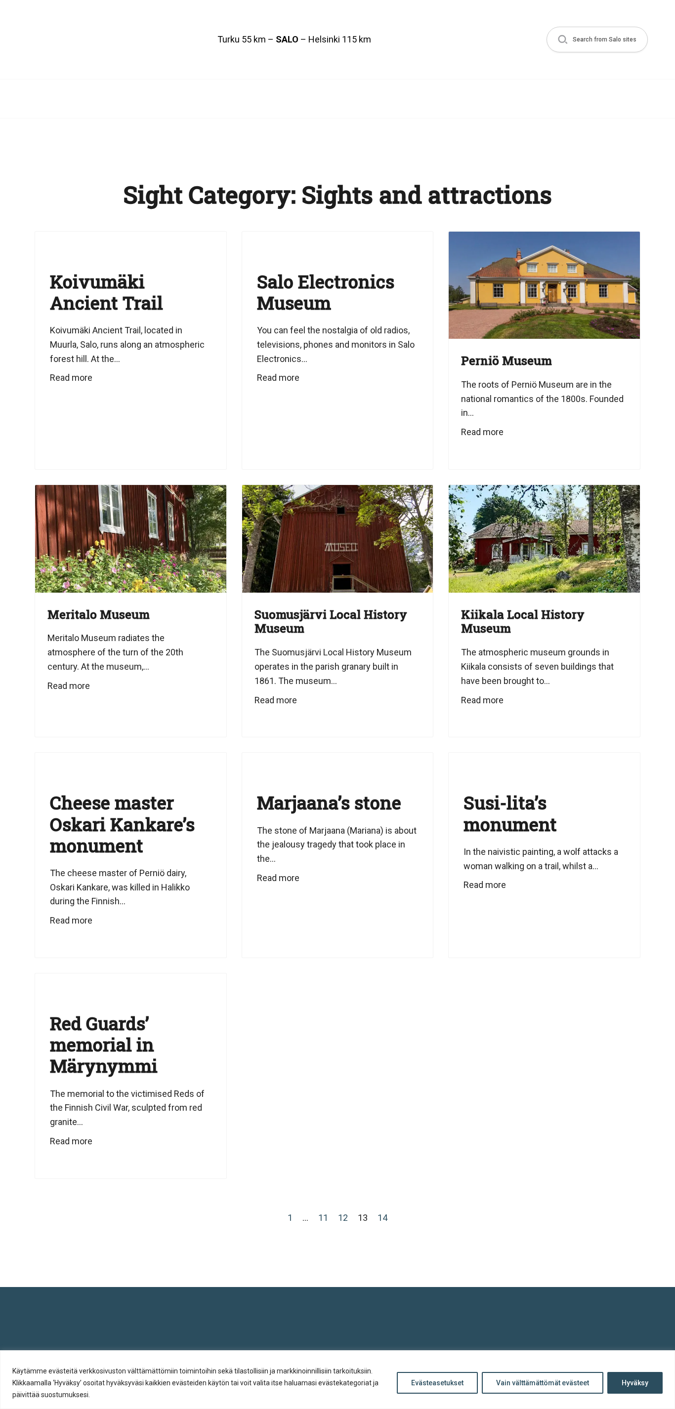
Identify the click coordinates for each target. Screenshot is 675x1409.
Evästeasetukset (437, 1383)
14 (382, 1217)
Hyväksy (635, 1383)
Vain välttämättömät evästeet (542, 1383)
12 (343, 1217)
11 (323, 1217)
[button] (597, 39)
